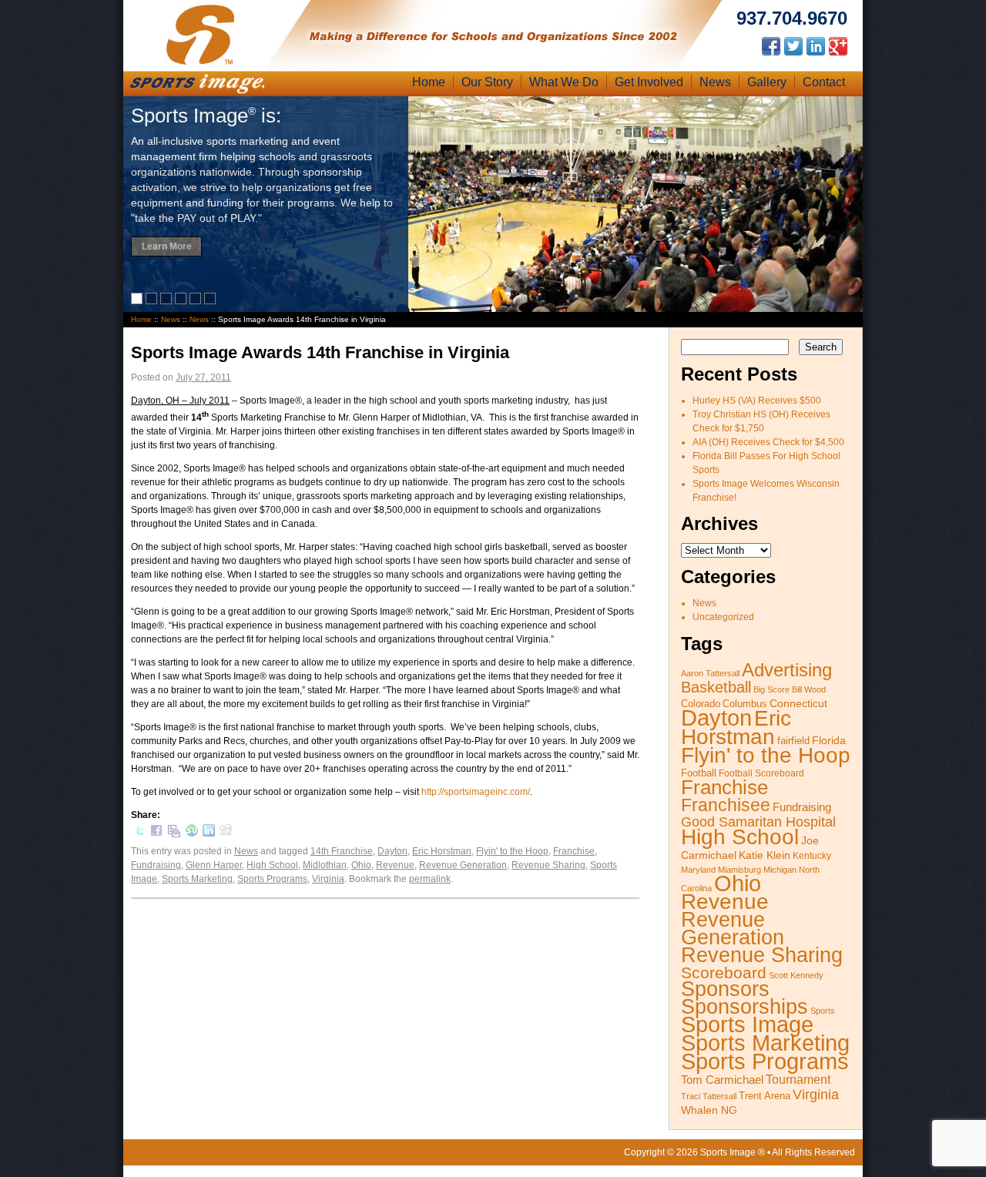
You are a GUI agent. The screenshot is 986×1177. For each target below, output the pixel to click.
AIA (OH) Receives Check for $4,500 (768, 442)
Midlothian (325, 865)
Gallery (766, 82)
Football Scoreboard (761, 773)
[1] (138, 301)
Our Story (487, 82)
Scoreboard (723, 973)
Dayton (392, 851)
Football (698, 773)
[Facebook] (156, 833)
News (715, 82)
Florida (829, 740)
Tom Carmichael (722, 1080)
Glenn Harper (214, 865)
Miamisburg (739, 869)
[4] (182, 301)
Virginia (328, 879)
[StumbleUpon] (192, 833)
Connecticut (798, 703)
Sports (822, 1010)
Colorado (700, 704)
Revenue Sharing (548, 865)
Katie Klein (764, 855)
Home (428, 82)
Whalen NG (709, 1110)
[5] (196, 301)
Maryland (698, 869)
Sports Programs (272, 879)
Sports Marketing (197, 879)
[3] (167, 301)
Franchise (574, 851)
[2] (153, 301)
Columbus (745, 704)
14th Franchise (341, 851)
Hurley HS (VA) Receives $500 (757, 400)
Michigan (780, 869)
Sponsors (725, 989)
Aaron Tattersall (710, 673)
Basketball (716, 687)
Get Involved (649, 82)
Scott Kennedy (796, 975)
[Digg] (226, 832)
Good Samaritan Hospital (758, 821)
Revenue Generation (463, 865)
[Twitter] (139, 833)
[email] (174, 835)
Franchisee (725, 805)
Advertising (787, 669)
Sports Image (747, 1024)
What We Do (564, 82)
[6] (211, 301)
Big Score (771, 689)
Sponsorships (744, 1006)
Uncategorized (723, 617)
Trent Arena (764, 1096)
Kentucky (812, 855)
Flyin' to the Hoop (512, 851)
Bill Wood (809, 689)
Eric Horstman (441, 851)
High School (272, 865)
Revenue (395, 865)
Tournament (798, 1079)
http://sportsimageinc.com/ (475, 791)
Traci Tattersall (708, 1096)
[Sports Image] (200, 64)
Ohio (361, 865)
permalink (430, 879)
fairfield (793, 741)
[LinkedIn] (209, 833)
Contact (824, 82)
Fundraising (156, 865)
